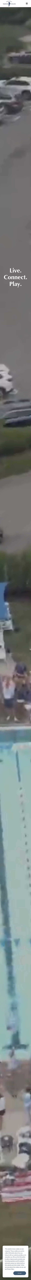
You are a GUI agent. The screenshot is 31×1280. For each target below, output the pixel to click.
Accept (20, 1273)
